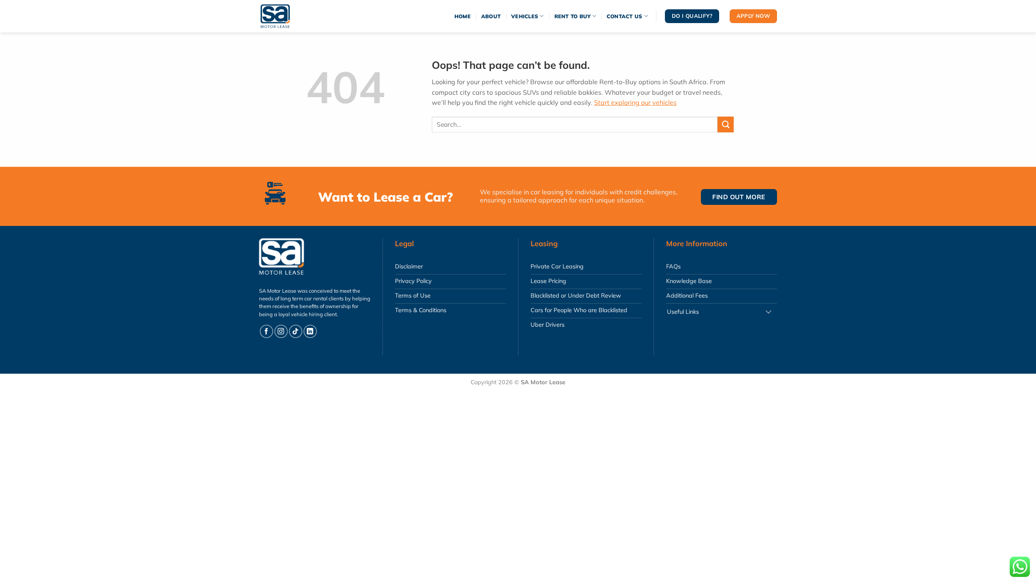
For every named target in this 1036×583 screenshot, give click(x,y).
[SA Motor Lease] (283, 16)
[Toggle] (768, 312)
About (491, 16)
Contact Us (625, 16)
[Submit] (726, 124)
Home (462, 16)
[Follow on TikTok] (295, 331)
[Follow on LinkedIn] (310, 331)
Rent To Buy (572, 16)
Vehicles (524, 16)
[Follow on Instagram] (281, 331)
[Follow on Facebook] (266, 331)
